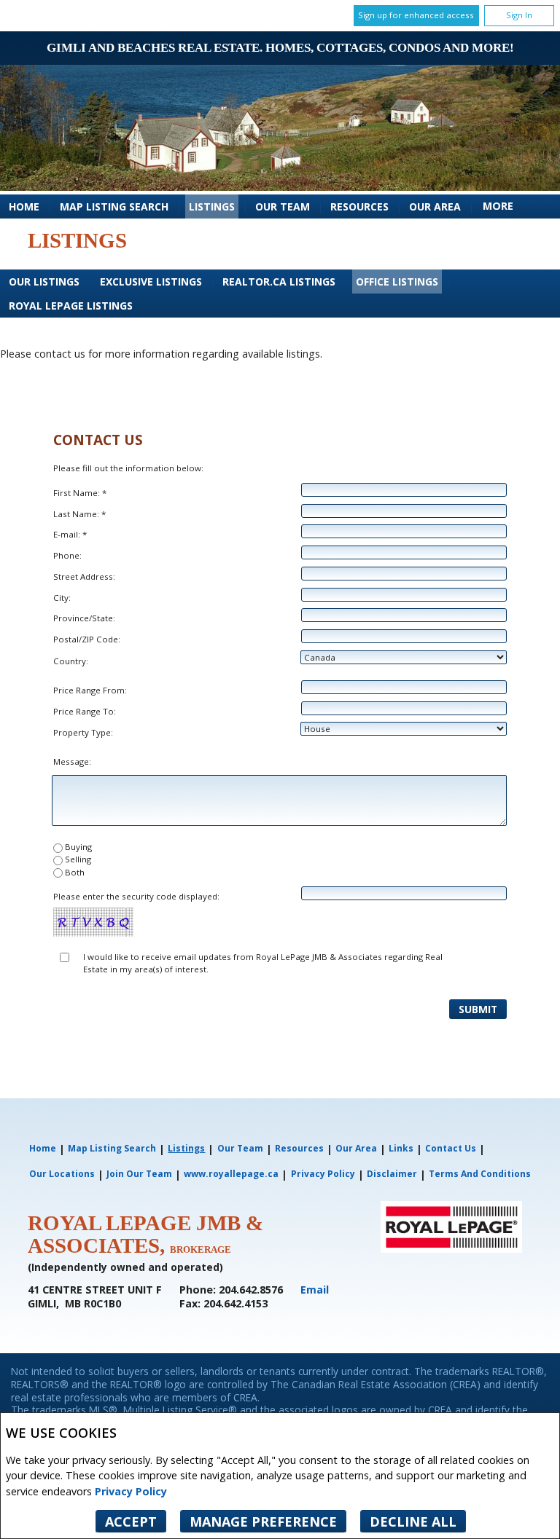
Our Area (435, 206)
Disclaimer (392, 1174)
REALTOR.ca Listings (278, 281)
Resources (359, 206)
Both (75, 872)
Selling (78, 859)
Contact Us (450, 1148)
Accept (131, 1521)
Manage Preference (263, 1521)
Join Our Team (139, 1174)
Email (314, 1289)
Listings (212, 206)
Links (401, 1148)
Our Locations (62, 1174)
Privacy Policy (131, 1491)
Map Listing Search (114, 206)
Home (24, 206)
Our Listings (44, 281)
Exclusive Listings (151, 281)
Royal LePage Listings (71, 305)
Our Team (282, 206)
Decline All (413, 1521)
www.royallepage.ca (231, 1174)
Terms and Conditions (480, 1174)
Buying (78, 846)
